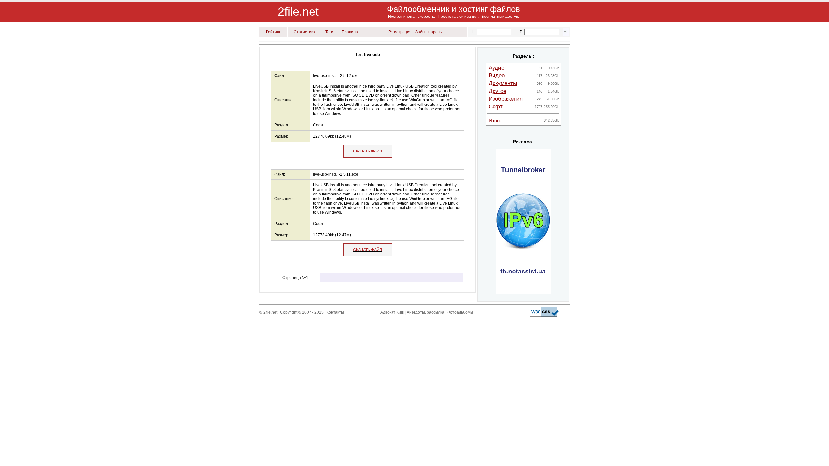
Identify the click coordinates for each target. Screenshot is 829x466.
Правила (350, 32)
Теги (329, 32)
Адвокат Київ (392, 312)
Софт (496, 107)
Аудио (496, 68)
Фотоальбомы (460, 312)
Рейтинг (273, 32)
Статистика (304, 32)
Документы (503, 83)
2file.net (298, 11)
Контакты (335, 312)
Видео (497, 75)
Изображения (506, 99)
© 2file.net (268, 312)
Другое (497, 91)
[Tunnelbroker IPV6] (523, 293)
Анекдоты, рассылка (425, 312)
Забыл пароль (428, 32)
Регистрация (400, 32)
